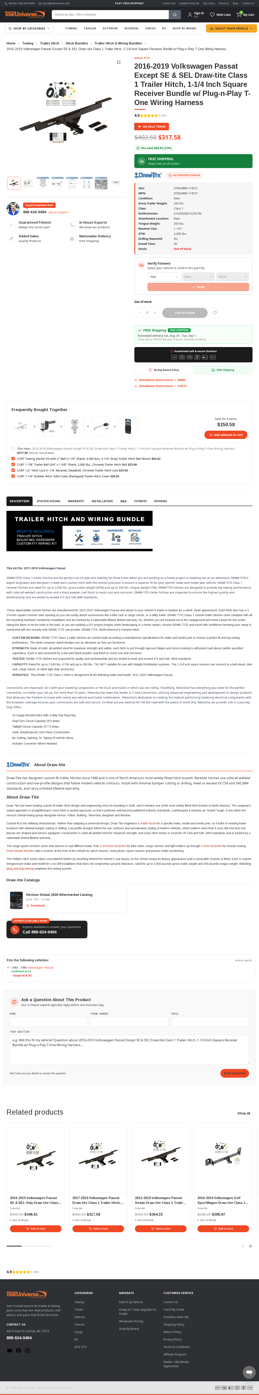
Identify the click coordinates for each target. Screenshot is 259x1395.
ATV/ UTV (80, 1347)
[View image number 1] (13, 183)
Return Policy (172, 1332)
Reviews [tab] (160, 501)
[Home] (25, 15)
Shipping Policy (173, 1324)
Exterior (110, 28)
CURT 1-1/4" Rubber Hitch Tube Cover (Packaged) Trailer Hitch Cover (63, 476)
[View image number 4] (57, 183)
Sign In (199, 13)
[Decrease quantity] (139, 312)
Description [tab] (19, 501)
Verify (201, 287)
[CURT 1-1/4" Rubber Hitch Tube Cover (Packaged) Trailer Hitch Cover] (128, 426)
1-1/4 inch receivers (113, 846)
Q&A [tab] (123, 501)
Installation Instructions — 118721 (163, 386)
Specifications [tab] (49, 501)
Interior (131, 28)
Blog (235, 3)
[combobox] (110, 14)
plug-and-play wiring (19, 868)
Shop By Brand (184, 28)
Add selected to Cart (228, 435)
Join (196, 16)
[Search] (175, 14)
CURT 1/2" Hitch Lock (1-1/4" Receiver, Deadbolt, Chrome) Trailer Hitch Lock (67, 470)
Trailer (90, 28)
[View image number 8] (115, 183)
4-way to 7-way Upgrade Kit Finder (137, 1312)
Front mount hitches (20, 850)
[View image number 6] (86, 183)
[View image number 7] (101, 183)
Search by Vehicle (131, 1302)
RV (164, 28)
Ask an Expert (58, 212)
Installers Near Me (189, 3)
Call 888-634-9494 (39, 932)
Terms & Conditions (176, 1347)
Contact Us (248, 3)
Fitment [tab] (140, 501)
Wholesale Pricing (131, 1321)
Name (13, 1013)
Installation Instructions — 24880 (162, 380)
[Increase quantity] (155, 312)
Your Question (19, 1031)
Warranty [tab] (76, 501)
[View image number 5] (72, 183)
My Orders (209, 3)
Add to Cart (38, 1228)
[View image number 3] (42, 183)
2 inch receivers (211, 846)
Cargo (150, 28)
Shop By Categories (29, 28)
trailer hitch (148, 823)
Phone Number (99, 1013)
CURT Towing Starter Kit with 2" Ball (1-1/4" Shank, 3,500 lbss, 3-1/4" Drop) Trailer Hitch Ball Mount (84, 459)
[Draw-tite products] (148, 175)
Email (175, 1013)
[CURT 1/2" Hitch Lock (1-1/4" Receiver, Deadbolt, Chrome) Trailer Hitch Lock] (101, 426)
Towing (71, 28)
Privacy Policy (172, 1339)
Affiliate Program (174, 1354)
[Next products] (250, 1246)
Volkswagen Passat (40, 967)
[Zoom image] (118, 62)
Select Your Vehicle (231, 28)
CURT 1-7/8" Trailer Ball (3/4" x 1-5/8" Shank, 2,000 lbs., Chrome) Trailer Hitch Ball (72, 464)
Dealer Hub (169, 3)
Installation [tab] (102, 501)
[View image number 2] (28, 183)
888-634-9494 (34, 212)
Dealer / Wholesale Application (176, 1364)
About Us (224, 3)
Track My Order (173, 1309)
